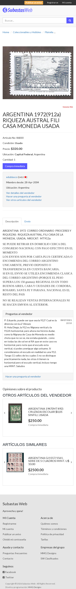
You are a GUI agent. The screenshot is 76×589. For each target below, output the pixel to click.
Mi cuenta (67, 2)
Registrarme (9, 523)
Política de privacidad (52, 534)
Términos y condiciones (54, 528)
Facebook (10, 572)
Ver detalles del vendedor (20, 192)
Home (6, 32)
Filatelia (49, 32)
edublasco (11, 177)
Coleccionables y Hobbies (27, 32)
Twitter (9, 577)
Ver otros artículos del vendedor (24, 199)
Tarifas (44, 539)
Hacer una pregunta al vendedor (24, 196)
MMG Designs (48, 553)
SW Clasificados (49, 558)
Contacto (8, 558)
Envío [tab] (28, 221)
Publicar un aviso (12, 534)
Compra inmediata (15, 166)
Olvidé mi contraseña (14, 539)
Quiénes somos (49, 523)
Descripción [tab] (12, 221)
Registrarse (52, 2)
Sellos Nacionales (66, 32)
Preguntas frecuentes (15, 553)
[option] (38, 72)
